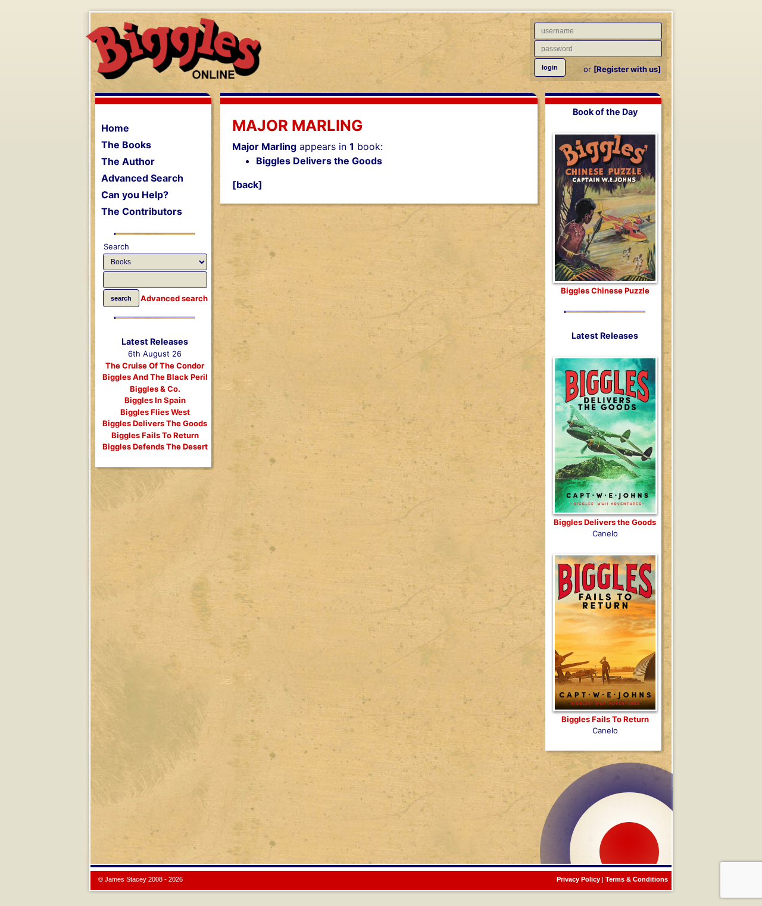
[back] (247, 184)
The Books (126, 145)
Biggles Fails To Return (155, 435)
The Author (128, 161)
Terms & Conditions (636, 879)
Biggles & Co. (155, 388)
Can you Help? (134, 195)
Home (115, 128)
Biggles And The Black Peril (155, 377)
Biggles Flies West (155, 412)
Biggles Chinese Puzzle (605, 290)
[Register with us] (627, 69)
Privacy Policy (578, 879)
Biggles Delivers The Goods (154, 423)
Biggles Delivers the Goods (319, 161)
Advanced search (174, 298)
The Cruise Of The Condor (154, 365)
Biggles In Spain (155, 400)
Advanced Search (142, 178)
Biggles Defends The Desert (155, 446)
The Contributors (141, 211)
